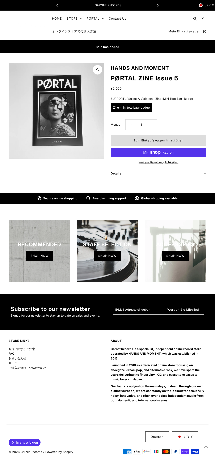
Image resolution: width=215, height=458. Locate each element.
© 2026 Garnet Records (26, 452)
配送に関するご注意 (22, 349)
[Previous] (57, 5)
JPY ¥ (209, 5)
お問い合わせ (17, 358)
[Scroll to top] (206, 447)
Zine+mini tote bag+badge (131, 107)
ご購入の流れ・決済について (28, 368)
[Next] (158, 5)
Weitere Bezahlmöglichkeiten (158, 162)
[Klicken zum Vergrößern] (97, 70)
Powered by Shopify (59, 452)
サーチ (13, 363)
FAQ (11, 353)
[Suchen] (195, 18)
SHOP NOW (39, 255)
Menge (115, 124)
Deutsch (157, 436)
